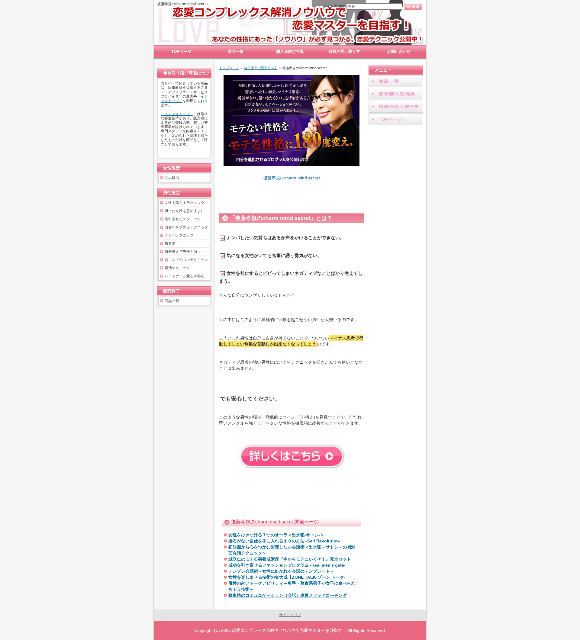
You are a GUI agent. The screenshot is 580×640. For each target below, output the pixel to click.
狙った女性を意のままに (185, 211)
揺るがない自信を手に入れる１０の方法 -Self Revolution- (284, 541)
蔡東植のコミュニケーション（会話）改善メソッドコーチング (287, 595)
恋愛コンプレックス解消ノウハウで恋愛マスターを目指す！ (289, 630)
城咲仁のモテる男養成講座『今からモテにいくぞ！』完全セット (289, 559)
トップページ (229, 68)
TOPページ (181, 51)
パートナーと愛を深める (185, 276)
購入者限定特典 (290, 51)
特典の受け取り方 (344, 51)
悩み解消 (172, 178)
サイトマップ (290, 615)
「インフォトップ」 (177, 114)
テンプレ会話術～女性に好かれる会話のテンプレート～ (281, 571)
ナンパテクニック (179, 235)
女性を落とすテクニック (185, 203)
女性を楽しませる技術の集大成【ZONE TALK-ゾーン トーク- (287, 577)
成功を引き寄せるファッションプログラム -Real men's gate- (287, 565)
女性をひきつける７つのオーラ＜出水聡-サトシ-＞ (276, 534)
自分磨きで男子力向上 (260, 68)
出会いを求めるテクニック (186, 227)
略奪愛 (170, 243)
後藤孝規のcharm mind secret (291, 177)
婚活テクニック (177, 268)
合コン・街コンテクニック (186, 260)
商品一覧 (172, 301)
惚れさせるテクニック (183, 219)
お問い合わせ (399, 51)
